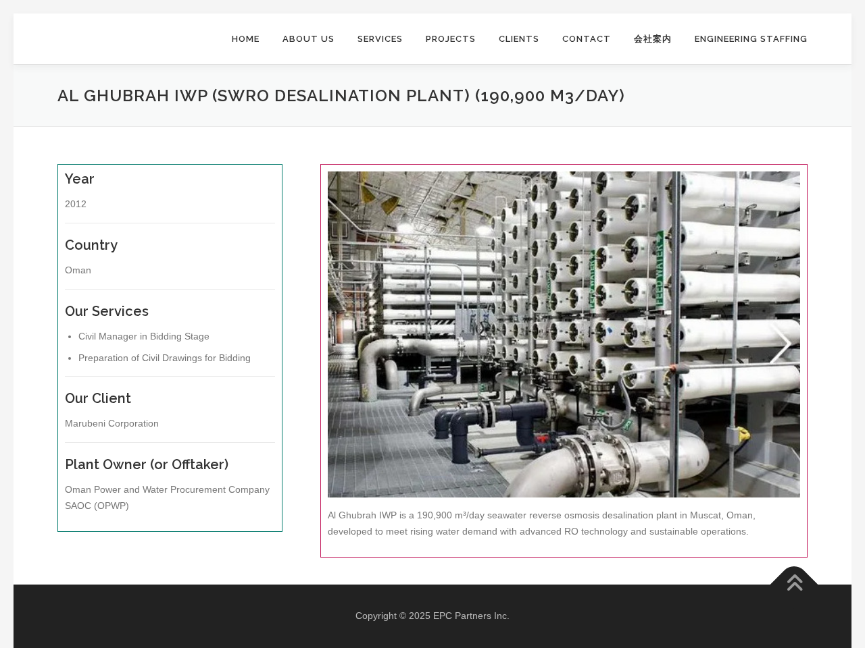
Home (246, 39)
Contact (586, 39)
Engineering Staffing (751, 39)
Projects (451, 39)
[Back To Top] (794, 584)
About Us (308, 39)
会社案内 (653, 39)
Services (380, 39)
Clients (519, 39)
